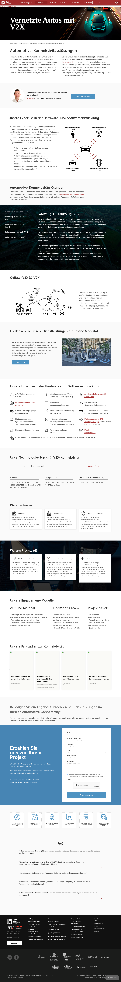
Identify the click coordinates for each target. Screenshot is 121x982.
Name (68, 733)
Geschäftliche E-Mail (74, 738)
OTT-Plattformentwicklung (78, 926)
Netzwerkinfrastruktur (77, 934)
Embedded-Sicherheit (34, 934)
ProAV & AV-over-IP (76, 921)
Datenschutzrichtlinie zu (95, 776)
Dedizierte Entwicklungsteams (36, 939)
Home (11, 43)
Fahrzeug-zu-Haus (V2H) (15, 237)
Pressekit (96, 931)
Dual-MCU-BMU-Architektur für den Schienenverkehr (44, 679)
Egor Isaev (30, 98)
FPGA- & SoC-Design (34, 924)
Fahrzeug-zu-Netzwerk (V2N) (16, 232)
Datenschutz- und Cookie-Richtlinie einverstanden (99, 977)
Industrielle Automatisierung (56, 926)
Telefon (70, 744)
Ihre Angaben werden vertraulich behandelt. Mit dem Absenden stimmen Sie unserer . (86, 775)
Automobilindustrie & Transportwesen (28, 43)
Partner (96, 926)
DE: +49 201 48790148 (13, 932)
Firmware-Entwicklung (15, 683)
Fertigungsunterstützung (34, 936)
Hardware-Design (40, 687)
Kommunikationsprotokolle (34, 466)
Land (68, 750)
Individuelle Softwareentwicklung (33, 930)
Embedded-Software (33, 926)
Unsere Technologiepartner (56, 939)
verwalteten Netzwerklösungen (72, 194)
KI (63, 684)
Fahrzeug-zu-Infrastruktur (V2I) (15, 218)
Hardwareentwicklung (34, 921)
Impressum (21, 977)
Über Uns (63, 3)
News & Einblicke (98, 923)
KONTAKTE (14, 943)
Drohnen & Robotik (53, 929)
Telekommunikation (69, 62)
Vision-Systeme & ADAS (77, 932)
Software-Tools (93, 466)
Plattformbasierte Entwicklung (57, 936)
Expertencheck (86, 795)
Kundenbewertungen (99, 928)
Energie (106, 681)
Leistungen (31, 918)
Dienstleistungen (25, 3)
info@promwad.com (30, 782)
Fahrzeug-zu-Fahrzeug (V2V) (16, 211)
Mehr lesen (21, 362)
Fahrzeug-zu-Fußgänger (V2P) (14, 225)
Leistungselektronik (76, 929)
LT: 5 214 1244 (13, 934)
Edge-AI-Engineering (77, 937)
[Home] (6, 2)
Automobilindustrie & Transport (56, 924)
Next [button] (111, 670)
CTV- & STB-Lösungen (77, 924)
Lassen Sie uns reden (82, 96)
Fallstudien (52, 3)
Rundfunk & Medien (53, 921)
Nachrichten (75, 3)
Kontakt (96, 934)
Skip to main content (8, 7)
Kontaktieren (88, 3)
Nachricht (70, 761)
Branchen (40, 3)
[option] (21, 670)
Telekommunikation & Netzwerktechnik (54, 933)
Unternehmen (71, 755)
